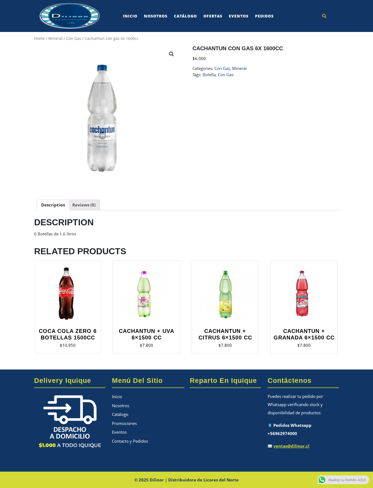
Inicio (130, 16)
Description (53, 205)
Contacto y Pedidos (130, 441)
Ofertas (212, 16)
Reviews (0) (84, 205)
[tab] (53, 205)
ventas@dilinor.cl (291, 446)
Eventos (238, 16)
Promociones (124, 423)
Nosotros (155, 16)
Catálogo (185, 16)
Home (39, 38)
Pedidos (264, 16)
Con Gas (73, 38)
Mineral (55, 38)
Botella (209, 74)
